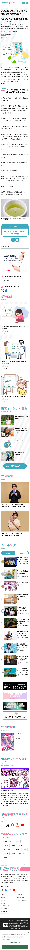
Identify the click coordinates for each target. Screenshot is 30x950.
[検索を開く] (23, 3)
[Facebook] (12, 825)
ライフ (3, 35)
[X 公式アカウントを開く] (2, 890)
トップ (2, 865)
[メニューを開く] (26, 3)
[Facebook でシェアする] (6, 290)
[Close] (28, 932)
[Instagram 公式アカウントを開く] (10, 890)
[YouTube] (22, 825)
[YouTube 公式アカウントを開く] (14, 890)
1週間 (21, 553)
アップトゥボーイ (5, 911)
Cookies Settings (15, 942)
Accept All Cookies (15, 947)
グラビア (3, 903)
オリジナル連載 (20, 897)
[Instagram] (17, 825)
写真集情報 (4, 908)
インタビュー (4, 900)
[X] (7, 825)
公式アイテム (4, 914)
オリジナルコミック (21, 900)
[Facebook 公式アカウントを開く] (6, 890)
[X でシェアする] (2, 290)
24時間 (8, 553)
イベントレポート (5, 906)
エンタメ (3, 897)
